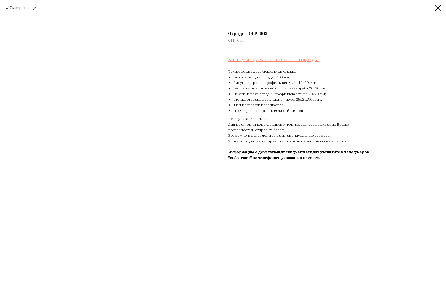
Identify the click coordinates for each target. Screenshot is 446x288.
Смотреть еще (23, 7)
